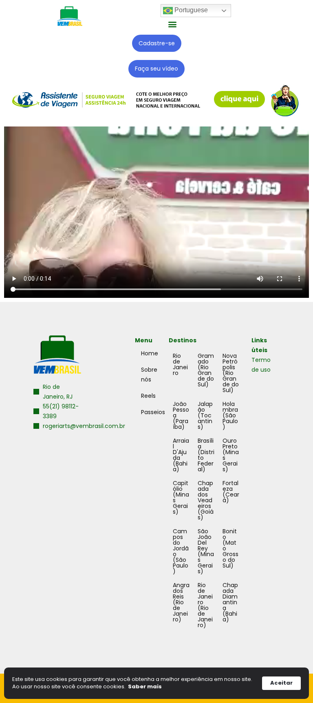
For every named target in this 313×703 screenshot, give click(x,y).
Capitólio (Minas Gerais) (181, 497)
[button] (172, 24)
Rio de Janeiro (180, 364)
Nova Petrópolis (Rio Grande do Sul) (231, 373)
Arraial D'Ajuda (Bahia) (181, 455)
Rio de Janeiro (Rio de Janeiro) (205, 605)
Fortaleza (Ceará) (231, 491)
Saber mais (145, 686)
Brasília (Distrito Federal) (206, 455)
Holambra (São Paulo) (230, 415)
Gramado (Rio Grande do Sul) (206, 370)
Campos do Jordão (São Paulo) (181, 551)
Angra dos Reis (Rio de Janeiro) (181, 602)
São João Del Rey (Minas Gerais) (206, 551)
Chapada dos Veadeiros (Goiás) (206, 500)
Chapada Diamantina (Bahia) (230, 602)
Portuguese (190, 10)
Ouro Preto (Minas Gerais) (231, 455)
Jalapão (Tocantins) (205, 415)
